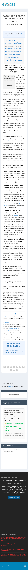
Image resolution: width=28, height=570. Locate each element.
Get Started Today (14, 497)
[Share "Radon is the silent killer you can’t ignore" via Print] (17, 369)
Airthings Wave (8, 140)
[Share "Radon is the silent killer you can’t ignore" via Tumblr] (14, 366)
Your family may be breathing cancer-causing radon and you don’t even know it (13, 43)
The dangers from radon (13, 34)
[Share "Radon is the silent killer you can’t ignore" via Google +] (10, 366)
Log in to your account (12, 426)
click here (11, 87)
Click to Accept (16, 566)
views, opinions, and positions (12, 313)
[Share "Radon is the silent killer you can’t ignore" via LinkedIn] (20, 366)
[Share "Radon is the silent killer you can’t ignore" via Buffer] (23, 366)
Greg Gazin (11, 24)
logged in (10, 386)
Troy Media (6, 322)
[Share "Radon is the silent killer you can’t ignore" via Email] (14, 369)
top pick (16, 215)
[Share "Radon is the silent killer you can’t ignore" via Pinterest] (17, 366)
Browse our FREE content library (14, 423)
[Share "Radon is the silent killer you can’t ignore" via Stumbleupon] (10, 369)
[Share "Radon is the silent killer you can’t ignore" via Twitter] (7, 366)
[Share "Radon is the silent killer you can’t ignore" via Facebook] (4, 366)
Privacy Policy (24, 566)
